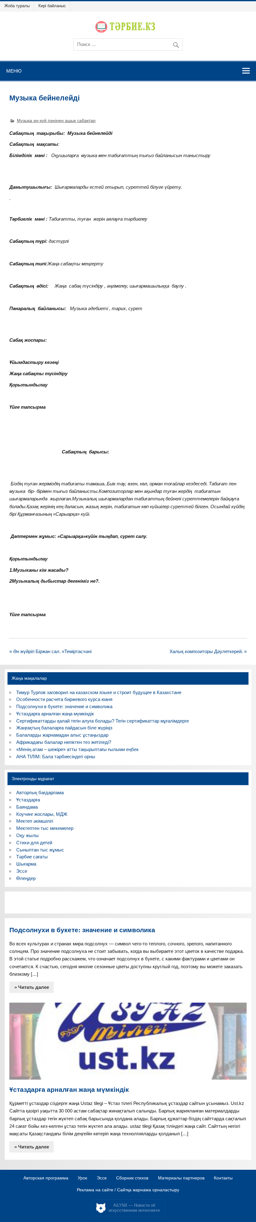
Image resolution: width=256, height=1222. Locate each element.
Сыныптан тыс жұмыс (40, 849)
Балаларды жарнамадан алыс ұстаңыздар (62, 735)
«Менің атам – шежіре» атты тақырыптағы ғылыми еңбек (77, 749)
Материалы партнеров (181, 1178)
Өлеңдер (26, 878)
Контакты (223, 1178)
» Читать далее (31, 987)
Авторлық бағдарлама (40, 792)
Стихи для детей (34, 842)
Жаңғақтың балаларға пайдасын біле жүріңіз (64, 727)
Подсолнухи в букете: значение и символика (64, 706)
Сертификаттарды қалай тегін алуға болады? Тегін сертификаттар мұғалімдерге (102, 720)
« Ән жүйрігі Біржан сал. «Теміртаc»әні (50, 651)
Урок (82, 1178)
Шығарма (26, 864)
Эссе (21, 871)
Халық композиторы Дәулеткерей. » (208, 651)
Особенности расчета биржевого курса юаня (64, 699)
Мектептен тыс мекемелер (44, 828)
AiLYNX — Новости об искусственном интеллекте (134, 1208)
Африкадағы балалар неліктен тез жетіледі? (63, 742)
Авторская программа (45, 1178)
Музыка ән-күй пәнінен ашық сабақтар (56, 120)
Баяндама (27, 807)
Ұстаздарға (28, 799)
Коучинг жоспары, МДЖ (41, 814)
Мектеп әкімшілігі (34, 821)
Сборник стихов (132, 1178)
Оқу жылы (27, 835)
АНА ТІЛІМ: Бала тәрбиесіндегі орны (55, 756)
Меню (14, 71)
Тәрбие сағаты (32, 856)
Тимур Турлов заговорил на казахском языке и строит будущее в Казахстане (98, 692)
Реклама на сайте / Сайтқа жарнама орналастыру (128, 1190)
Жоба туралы (17, 5)
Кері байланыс (52, 5)
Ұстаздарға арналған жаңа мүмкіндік (55, 713)
